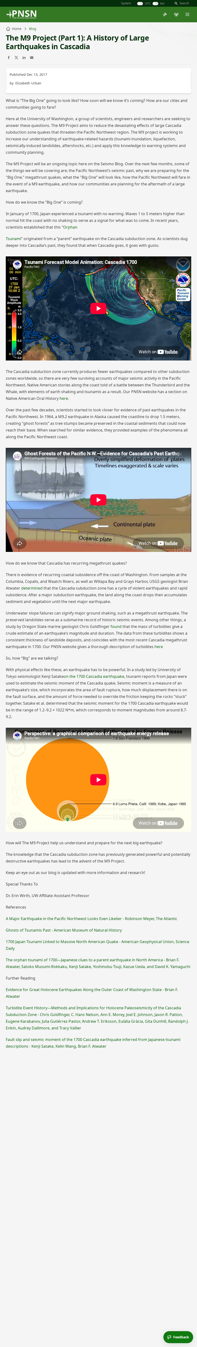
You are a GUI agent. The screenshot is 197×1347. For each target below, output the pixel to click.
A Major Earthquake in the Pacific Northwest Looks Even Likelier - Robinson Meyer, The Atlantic (91, 918)
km (162, 4)
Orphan (70, 227)
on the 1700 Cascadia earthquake (94, 676)
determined (32, 588)
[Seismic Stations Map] (176, 14)
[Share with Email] (32, 57)
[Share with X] (16, 57)
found (116, 626)
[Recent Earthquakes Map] (165, 14)
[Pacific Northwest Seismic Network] (21, 14)
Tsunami (13, 238)
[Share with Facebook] (9, 57)
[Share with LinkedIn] (24, 57)
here (64, 398)
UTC (148, 4)
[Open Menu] (187, 14)
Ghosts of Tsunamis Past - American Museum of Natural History (64, 930)
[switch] (140, 3)
